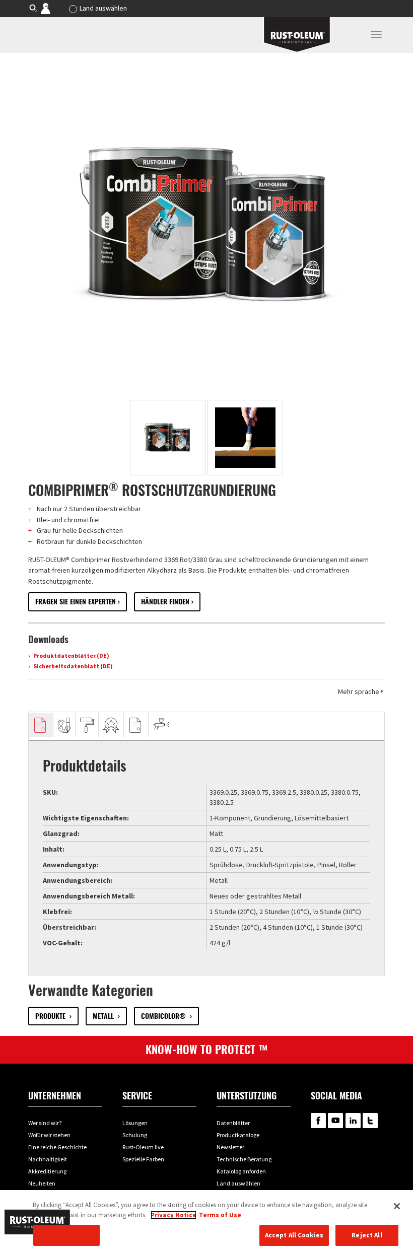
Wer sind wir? (44, 1123)
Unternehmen (54, 1095)
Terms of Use (220, 1215)
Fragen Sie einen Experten (75, 601)
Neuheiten (41, 1183)
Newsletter (230, 1147)
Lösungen (135, 1123)
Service (137, 1095)
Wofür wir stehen (49, 1135)
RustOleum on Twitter (370, 1120)
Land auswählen (103, 8)
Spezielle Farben (143, 1159)
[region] (206, 1221)
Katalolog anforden (241, 1171)
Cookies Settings (66, 1235)
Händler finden (165, 601)
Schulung (134, 1135)
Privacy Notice (173, 1215)
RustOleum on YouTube (335, 1120)
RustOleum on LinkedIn (353, 1120)
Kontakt (52, 8)
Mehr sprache (358, 691)
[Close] (397, 1206)
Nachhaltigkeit (47, 1159)
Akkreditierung (47, 1171)
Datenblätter (233, 1123)
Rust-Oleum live (143, 1147)
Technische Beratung (244, 1159)
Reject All (367, 1235)
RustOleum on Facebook (318, 1120)
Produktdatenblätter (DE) (70, 655)
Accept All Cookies (294, 1235)
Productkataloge (238, 1135)
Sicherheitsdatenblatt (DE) (72, 666)
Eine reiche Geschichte (57, 1147)
